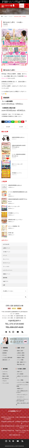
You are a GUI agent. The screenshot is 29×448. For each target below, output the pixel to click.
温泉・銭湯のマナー (21, 362)
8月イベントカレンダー (14, 206)
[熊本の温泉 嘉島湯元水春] (9, 6)
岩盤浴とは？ (20, 388)
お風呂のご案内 (20, 353)
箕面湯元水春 (7, 421)
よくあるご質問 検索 (7, 357)
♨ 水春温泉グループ (14, 411)
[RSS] (22, 332)
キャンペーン (6, 259)
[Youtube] (17, 332)
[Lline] (12, 122)
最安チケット (21, 7)
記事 (4, 285)
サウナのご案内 (20, 355)
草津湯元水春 (7, 430)
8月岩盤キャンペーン (13, 213)
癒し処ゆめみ (6, 378)
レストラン (5, 371)
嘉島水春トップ (6, 359)
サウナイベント (6, 262)
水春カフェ (5, 373)
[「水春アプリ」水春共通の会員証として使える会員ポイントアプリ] (14, 340)
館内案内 (5, 353)
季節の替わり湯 (20, 364)
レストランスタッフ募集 (22, 382)
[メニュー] (26, 5)
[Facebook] (6, 332)
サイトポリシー (20, 397)
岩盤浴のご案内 (20, 357)
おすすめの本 (6, 244)
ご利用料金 (5, 350)
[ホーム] (1, 16)
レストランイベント (7, 270)
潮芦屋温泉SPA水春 (7, 426)
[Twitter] (9, 332)
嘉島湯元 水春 (14, 435)
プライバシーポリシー (22, 394)
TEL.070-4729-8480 (14, 324)
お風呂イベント (6, 248)
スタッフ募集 (20, 380)
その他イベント (6, 251)
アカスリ (5, 380)
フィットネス (6, 266)
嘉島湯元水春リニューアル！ (15, 219)
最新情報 (5, 277)
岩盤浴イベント (6, 274)
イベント (5, 255)
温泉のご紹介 (20, 350)
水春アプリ (5, 281)
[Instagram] (13, 332)
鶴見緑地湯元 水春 (22, 417)
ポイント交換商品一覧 (13, 226)
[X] (9, 441)
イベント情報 (20, 359)
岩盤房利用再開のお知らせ (15, 185)
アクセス (5, 355)
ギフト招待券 (20, 373)
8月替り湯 (10, 232)
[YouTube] (17, 441)
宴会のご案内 (6, 376)
